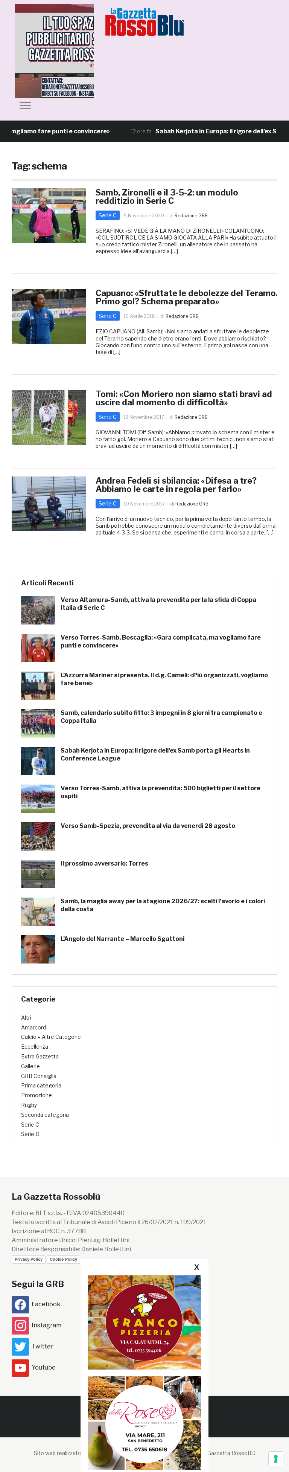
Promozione (36, 1095)
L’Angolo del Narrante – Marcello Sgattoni (122, 938)
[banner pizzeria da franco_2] (144, 1322)
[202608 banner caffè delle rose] (144, 1423)
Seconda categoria (45, 1115)
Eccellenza (34, 1046)
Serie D (30, 1134)
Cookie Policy (63, 1259)
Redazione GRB (191, 215)
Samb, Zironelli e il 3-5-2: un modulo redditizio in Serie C (167, 197)
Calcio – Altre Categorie (51, 1037)
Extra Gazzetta (40, 1056)
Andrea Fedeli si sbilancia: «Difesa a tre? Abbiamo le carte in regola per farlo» (176, 485)
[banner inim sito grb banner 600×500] (71, 50)
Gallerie (30, 1066)
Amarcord (33, 1027)
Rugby (29, 1105)
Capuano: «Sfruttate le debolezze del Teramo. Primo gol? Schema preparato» (186, 297)
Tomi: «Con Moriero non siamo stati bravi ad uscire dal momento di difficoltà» (184, 398)
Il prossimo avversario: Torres (104, 863)
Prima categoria (41, 1085)
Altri (26, 1017)
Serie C (108, 215)
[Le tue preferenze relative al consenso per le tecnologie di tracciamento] (276, 1459)
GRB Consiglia (38, 1076)
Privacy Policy (29, 1259)
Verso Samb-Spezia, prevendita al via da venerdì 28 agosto (148, 825)
